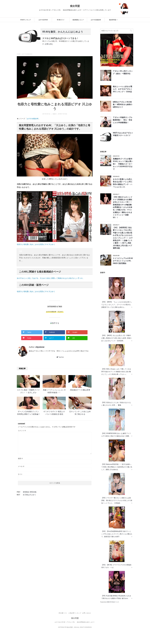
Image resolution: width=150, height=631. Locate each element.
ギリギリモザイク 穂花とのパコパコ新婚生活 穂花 (54, 413)
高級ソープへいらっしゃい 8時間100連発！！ (54, 391)
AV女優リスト (63, 613)
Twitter (61, 357)
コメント (22, 430)
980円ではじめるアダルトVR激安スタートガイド (123, 134)
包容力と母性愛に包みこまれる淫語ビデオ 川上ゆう (36, 291)
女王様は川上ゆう (29, 495)
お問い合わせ (86, 613)
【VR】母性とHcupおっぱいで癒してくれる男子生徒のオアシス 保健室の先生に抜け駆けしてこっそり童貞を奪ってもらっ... (116, 371)
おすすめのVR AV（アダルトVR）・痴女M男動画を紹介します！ (75, 622)
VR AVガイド (60, 20)
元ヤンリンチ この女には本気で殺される (80, 413)
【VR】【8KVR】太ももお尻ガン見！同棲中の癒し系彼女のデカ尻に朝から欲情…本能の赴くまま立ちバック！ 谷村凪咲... (116, 338)
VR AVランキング (25, 20)
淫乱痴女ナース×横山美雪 (80, 390)
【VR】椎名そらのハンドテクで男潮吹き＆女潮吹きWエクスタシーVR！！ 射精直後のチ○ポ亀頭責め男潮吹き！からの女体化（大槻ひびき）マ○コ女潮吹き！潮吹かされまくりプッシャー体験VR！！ (122, 207)
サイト (20, 474)
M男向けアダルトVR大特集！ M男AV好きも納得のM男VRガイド (122, 104)
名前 (20, 458)
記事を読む (49, 44)
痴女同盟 (75, 6)
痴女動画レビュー (78, 20)
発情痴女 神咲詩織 (29, 492)
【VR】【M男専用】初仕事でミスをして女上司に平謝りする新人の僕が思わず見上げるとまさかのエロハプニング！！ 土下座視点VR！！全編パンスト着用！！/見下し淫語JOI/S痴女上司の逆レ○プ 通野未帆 (123, 238)
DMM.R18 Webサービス (113, 602)
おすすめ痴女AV (96, 20)
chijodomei (39, 347)
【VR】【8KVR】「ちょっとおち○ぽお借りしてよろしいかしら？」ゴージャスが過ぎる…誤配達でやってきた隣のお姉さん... (116, 304)
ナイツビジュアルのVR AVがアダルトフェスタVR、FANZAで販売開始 (123, 260)
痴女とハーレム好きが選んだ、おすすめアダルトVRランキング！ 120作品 (122, 89)
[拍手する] (54, 323)
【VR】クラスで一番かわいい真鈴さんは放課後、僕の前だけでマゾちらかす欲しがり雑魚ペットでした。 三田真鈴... (116, 500)
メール (21, 466)
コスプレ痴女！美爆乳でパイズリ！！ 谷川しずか (28, 391)
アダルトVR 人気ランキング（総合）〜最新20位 (123, 72)
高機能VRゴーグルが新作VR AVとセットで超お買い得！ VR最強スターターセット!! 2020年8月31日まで (123, 164)
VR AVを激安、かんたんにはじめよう (62, 31)
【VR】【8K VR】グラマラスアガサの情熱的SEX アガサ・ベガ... (116, 566)
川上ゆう (60, 311)
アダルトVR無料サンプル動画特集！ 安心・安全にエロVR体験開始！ (122, 120)
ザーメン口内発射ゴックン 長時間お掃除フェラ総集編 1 (28, 413)
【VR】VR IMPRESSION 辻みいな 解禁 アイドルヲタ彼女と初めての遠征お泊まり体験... (116, 434)
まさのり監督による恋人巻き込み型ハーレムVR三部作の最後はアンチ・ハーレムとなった (122, 183)
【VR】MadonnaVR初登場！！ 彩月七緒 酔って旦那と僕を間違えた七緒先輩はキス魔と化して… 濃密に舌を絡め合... (116, 466)
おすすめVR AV (43, 20)
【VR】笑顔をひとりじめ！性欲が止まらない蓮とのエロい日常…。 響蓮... (116, 404)
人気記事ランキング (74, 613)
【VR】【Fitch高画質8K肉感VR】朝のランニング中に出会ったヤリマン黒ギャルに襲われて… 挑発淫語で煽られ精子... (116, 533)
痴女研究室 (112, 20)
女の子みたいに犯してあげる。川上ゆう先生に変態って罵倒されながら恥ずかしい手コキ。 (50, 278)
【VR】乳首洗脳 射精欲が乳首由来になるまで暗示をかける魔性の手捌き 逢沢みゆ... (116, 597)
